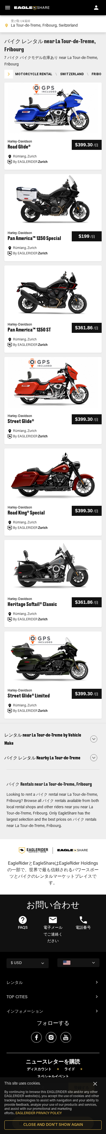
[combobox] (53, 23)
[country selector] (78, 962)
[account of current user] (96, 7)
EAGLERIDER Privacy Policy (38, 1113)
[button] (53, 739)
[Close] (95, 1083)
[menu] (7, 7)
